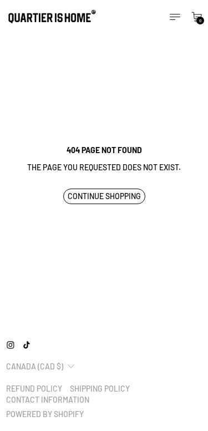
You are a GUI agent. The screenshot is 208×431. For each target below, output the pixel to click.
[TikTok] (26, 345)
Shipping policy (100, 388)
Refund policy (34, 388)
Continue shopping (104, 196)
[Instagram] (10, 345)
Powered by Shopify (45, 414)
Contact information (47, 399)
